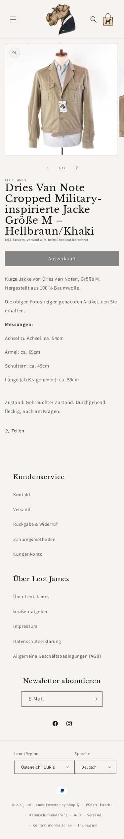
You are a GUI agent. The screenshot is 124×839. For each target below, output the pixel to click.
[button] (13, 19)
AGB (77, 815)
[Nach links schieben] (47, 168)
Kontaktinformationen (52, 825)
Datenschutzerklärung (37, 641)
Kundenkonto (28, 554)
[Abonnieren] (95, 699)
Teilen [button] (18, 431)
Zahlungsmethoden (34, 539)
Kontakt (21, 494)
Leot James (35, 804)
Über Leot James (31, 596)
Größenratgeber (30, 611)
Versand (33, 240)
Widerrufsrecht (99, 804)
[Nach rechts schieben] (76, 168)
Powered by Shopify (63, 804)
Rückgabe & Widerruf (35, 524)
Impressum (25, 626)
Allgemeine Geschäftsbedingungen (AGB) (57, 656)
